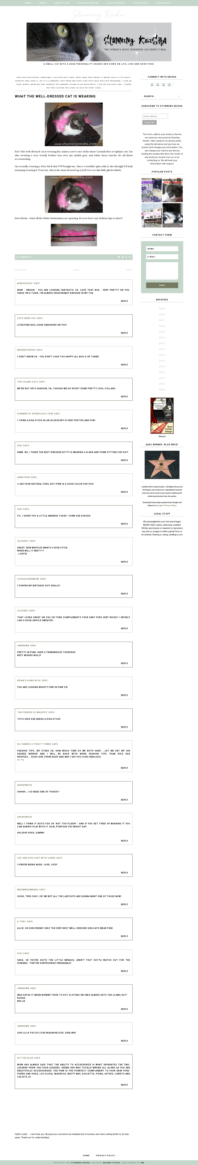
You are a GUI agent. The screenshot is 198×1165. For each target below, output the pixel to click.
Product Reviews (88, 3)
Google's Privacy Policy (166, 506)
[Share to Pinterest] (129, 257)
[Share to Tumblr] (126, 257)
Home (28, 3)
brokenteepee (26, 350)
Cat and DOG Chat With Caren (36, 858)
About (43, 3)
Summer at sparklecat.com (35, 414)
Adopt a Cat (62, 3)
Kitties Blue (25, 1058)
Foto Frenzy (140, 3)
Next (130, 270)
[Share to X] (123, 257)
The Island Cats (27, 382)
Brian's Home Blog (29, 680)
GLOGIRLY (22, 541)
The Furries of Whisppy (32, 712)
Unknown (23, 645)
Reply (124, 301)
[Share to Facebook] (119, 257)
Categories (163, 3)
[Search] (179, 96)
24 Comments (24, 257)
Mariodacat (25, 283)
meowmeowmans (27, 889)
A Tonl (21, 921)
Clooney (22, 611)
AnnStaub (23, 477)
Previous (20, 270)
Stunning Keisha (80, 1163)
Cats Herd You (26, 318)
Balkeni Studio (111, 1163)
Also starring (116, 3)
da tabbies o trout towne (34, 744)
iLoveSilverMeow (28, 579)
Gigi (19, 445)
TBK (142, 1163)
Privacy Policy (105, 1155)
